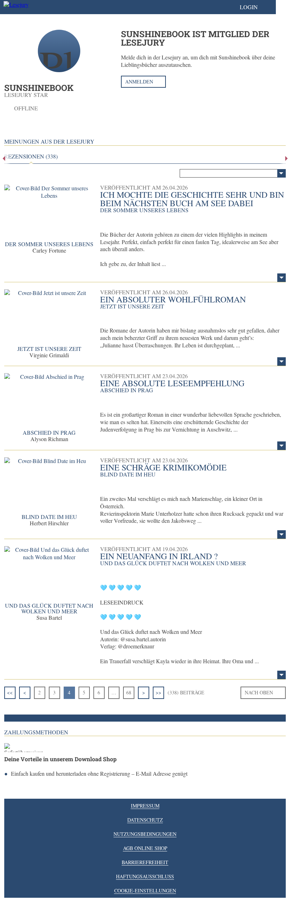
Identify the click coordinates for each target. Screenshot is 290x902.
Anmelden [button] (139, 81)
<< (10, 692)
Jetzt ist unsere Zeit (49, 348)
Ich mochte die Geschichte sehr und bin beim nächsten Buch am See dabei (192, 199)
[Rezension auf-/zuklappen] (281, 277)
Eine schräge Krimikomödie (163, 467)
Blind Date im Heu (49, 516)
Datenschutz (145, 819)
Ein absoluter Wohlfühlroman (173, 299)
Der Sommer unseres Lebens (49, 244)
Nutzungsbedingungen (145, 834)
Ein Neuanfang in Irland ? (159, 556)
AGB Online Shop (145, 848)
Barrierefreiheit (145, 862)
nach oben (259, 692)
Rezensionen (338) (31, 156)
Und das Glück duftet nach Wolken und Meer (49, 608)
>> (158, 692)
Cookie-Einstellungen (145, 890)
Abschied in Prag (49, 432)
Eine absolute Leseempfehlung (172, 383)
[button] (256, 7)
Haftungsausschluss (145, 876)
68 (128, 692)
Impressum (145, 805)
